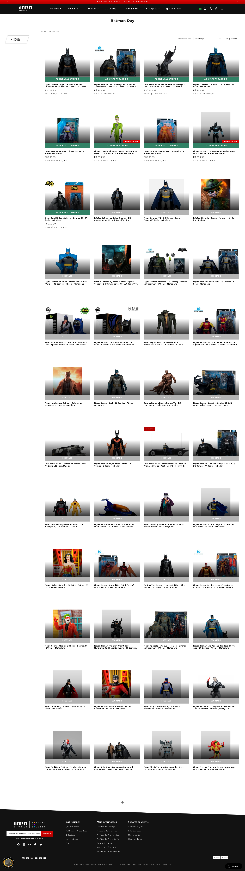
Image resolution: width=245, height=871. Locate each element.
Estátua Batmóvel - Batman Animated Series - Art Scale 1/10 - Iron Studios (66, 465)
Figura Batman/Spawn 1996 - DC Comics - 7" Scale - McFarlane (214, 283)
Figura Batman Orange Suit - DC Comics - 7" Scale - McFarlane (164, 152)
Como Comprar (104, 843)
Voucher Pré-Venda (106, 847)
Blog (68, 843)
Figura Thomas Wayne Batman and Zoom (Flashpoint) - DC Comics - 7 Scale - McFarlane (64, 526)
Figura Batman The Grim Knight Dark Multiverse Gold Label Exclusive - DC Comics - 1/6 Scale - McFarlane (115, 648)
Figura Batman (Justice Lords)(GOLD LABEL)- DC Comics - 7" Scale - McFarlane (214, 465)
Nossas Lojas (72, 839)
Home (43, 31)
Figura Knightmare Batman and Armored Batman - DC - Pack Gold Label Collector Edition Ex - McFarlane (113, 769)
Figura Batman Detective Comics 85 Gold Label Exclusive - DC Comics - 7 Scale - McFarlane (212, 405)
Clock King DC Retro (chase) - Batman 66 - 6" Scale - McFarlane (66, 219)
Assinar (47, 833)
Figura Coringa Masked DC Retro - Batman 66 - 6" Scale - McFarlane (66, 647)
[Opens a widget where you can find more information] (233, 866)
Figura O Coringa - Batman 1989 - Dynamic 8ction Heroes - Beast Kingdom (164, 525)
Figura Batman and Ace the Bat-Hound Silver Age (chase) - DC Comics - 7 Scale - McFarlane (215, 343)
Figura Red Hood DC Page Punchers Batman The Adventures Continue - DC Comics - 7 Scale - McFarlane (66, 769)
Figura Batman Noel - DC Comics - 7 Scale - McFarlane (114, 404)
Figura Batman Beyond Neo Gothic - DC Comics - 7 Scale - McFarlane (112, 465)
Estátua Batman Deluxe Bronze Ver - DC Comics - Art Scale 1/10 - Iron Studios (162, 404)
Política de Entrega (106, 826)
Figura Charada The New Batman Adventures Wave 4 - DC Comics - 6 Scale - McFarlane (115, 152)
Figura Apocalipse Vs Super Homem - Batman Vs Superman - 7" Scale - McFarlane (165, 647)
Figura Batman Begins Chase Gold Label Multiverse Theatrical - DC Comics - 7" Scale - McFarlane (66, 87)
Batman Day (54, 31)
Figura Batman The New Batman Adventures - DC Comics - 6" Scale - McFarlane (214, 152)
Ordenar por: (185, 38)
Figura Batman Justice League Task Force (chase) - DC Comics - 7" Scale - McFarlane (213, 586)
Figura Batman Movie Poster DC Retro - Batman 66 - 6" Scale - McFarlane (112, 707)
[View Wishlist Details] (222, 9)
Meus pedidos (135, 839)
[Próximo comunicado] (238, 2)
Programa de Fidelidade (108, 851)
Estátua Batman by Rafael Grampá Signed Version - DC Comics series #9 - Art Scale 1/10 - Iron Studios (115, 284)
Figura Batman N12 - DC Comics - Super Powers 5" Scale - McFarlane (162, 219)
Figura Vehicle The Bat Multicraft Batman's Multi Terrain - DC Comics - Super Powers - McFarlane (114, 526)
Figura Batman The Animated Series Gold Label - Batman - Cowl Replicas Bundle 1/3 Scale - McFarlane (114, 344)
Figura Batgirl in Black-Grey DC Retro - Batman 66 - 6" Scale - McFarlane (162, 707)
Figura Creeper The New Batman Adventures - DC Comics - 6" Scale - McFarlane (215, 768)
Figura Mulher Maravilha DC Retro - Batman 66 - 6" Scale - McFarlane (66, 586)
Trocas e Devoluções (107, 831)
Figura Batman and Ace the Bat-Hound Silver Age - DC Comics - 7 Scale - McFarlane (214, 647)
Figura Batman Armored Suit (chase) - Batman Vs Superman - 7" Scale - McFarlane (165, 283)
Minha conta (134, 835)
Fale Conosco (134, 831)
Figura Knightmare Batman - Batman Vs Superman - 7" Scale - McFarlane (63, 404)
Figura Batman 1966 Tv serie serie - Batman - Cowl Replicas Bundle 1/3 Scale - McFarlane (66, 343)
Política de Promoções (108, 835)
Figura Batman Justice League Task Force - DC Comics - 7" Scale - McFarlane (213, 525)
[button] (74, 9)
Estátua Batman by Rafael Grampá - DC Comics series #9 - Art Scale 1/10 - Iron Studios (112, 220)
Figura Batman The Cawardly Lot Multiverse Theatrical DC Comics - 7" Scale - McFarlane (115, 86)
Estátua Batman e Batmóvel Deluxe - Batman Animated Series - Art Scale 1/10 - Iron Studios (165, 465)
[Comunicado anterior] (7, 2)
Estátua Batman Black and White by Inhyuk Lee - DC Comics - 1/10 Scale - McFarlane (164, 86)
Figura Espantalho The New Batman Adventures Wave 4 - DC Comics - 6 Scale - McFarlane (164, 344)
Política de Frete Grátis (108, 839)
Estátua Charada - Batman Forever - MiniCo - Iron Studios (214, 219)
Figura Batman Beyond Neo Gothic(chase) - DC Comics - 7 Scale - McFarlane (114, 586)
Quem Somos (72, 826)
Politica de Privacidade (76, 831)
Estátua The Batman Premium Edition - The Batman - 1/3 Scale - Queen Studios (164, 586)
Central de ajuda (136, 826)
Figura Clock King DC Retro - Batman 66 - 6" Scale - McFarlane (65, 707)
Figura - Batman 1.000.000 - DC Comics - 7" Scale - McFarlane (213, 86)
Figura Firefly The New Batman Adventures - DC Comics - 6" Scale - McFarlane (164, 768)
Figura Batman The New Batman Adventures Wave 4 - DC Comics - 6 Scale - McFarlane (66, 283)
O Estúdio (70, 835)
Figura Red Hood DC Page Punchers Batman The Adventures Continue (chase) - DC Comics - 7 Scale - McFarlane (214, 708)
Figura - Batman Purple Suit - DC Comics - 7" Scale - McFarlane (65, 152)
